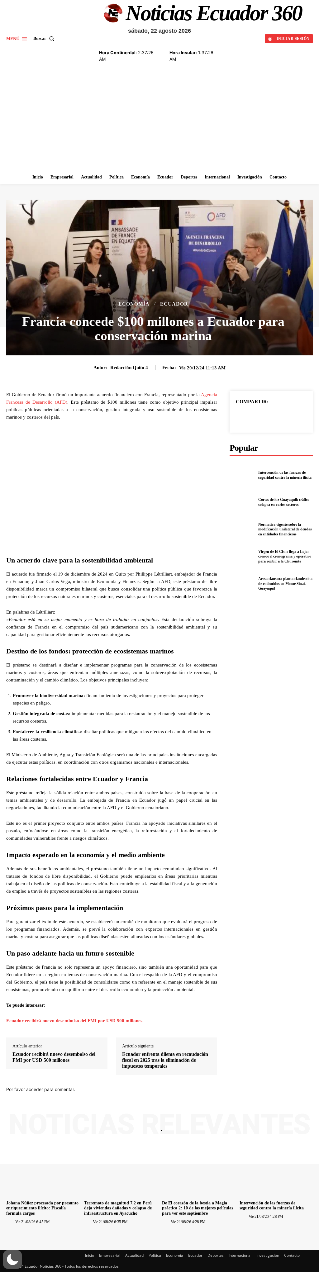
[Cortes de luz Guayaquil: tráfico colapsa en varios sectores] (242, 502)
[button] (45, 38)
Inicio (89, 1255)
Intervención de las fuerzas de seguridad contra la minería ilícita (285, 475)
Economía (134, 303)
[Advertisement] (159, 124)
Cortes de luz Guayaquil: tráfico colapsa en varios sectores (283, 502)
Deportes (215, 1255)
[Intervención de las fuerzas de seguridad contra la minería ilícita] (242, 475)
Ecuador (174, 303)
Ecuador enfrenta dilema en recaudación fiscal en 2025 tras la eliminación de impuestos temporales (165, 1060)
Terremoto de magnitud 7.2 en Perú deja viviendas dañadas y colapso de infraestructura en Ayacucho (118, 1208)
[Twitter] (264, 416)
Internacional (240, 1255)
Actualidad (134, 1255)
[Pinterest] (278, 416)
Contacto (292, 1255)
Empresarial (109, 1255)
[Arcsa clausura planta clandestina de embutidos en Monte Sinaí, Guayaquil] (242, 583)
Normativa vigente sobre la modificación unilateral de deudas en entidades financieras (285, 529)
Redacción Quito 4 (129, 367)
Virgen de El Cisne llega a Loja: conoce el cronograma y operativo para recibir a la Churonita (284, 556)
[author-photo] (10, 1221)
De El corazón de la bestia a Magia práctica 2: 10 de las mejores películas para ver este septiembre (197, 1208)
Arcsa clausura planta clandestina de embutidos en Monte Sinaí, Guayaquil (285, 584)
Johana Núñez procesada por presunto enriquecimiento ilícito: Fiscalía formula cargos (42, 1208)
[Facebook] (249, 416)
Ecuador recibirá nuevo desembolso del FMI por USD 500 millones (74, 1020)
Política (155, 1255)
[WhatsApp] (292, 416)
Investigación (267, 1255)
